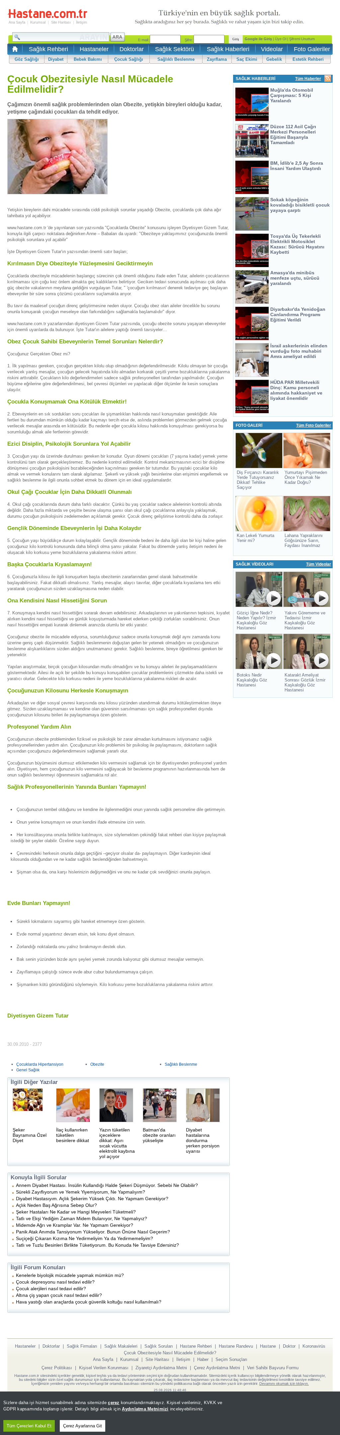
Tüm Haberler (308, 78)
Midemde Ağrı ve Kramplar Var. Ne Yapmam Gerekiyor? (74, 1225)
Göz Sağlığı (27, 59)
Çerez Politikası (57, 1367)
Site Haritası (61, 22)
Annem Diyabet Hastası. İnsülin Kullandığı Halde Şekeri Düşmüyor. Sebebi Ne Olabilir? (107, 1185)
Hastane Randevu (236, 1346)
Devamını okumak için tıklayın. (284, 1384)
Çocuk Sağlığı (128, 59)
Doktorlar (132, 49)
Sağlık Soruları (158, 1346)
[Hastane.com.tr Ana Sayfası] (14, 50)
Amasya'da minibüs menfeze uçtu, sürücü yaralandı (294, 278)
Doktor (289, 1346)
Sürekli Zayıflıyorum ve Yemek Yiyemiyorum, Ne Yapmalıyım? (80, 1192)
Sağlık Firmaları (82, 1346)
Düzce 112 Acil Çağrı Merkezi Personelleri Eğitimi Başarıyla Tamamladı (293, 134)
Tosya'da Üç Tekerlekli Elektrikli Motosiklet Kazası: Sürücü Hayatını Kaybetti (297, 244)
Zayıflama (217, 59)
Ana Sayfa (17, 22)
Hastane (268, 1346)
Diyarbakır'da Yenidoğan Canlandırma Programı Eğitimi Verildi (297, 314)
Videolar (272, 49)
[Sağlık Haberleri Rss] (327, 79)
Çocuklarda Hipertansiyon (39, 1064)
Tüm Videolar (318, 564)
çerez (113, 1402)
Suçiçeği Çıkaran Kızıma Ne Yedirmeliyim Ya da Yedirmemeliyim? (84, 1238)
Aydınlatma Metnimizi (145, 1408)
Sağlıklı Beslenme (176, 59)
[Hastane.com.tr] (47, 17)
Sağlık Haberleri (228, 49)
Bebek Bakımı (88, 59)
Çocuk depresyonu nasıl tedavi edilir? (55, 1282)
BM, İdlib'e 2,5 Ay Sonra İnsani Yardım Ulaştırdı (296, 165)
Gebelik (274, 59)
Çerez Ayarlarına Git (82, 1425)
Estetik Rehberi (308, 59)
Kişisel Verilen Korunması (103, 1367)
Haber (203, 1359)
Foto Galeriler (312, 49)
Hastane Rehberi (196, 1346)
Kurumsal (37, 22)
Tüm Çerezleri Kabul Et (29, 1425)
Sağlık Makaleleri (120, 1346)
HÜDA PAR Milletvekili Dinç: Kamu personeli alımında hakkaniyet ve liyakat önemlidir (296, 390)
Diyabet (55, 59)
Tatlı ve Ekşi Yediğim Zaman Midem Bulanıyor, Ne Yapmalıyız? (81, 1218)
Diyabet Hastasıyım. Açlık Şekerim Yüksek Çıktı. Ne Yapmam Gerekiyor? (92, 1198)
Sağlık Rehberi (48, 49)
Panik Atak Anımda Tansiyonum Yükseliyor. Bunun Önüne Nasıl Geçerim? (93, 1231)
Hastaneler (94, 49)
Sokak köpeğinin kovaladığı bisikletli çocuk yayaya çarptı (300, 205)
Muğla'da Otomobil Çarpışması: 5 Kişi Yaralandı (291, 95)
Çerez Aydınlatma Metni (217, 1367)
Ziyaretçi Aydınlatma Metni (161, 1367)
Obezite (97, 1064)
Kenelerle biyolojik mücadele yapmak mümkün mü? (70, 1275)
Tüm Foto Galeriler (313, 425)
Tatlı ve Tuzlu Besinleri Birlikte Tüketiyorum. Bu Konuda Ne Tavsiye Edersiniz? (97, 1245)
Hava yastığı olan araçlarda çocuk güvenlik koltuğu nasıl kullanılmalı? (88, 1301)
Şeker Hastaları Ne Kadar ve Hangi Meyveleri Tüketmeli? (76, 1211)
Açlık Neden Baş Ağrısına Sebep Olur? (56, 1205)
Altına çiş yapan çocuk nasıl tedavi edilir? (59, 1295)
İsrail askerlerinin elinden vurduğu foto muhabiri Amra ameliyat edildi (298, 351)
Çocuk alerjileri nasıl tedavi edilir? (51, 1288)
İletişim (81, 22)
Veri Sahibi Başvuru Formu (272, 1367)
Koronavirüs (313, 1346)
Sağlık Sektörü (174, 49)
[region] (170, 1413)
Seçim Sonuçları (231, 1359)
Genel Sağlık (28, 1070)
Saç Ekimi (246, 59)
